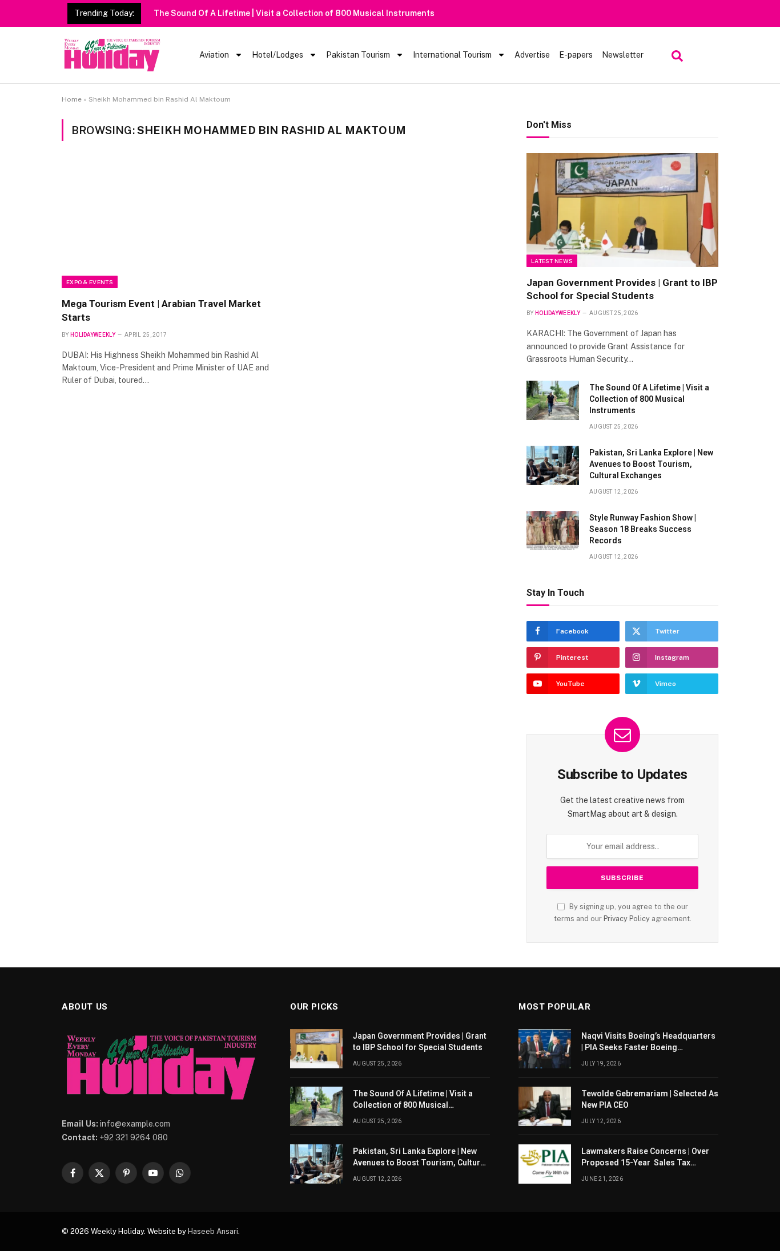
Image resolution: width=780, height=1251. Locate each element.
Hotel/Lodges (277, 54)
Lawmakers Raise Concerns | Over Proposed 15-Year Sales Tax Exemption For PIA (645, 1157)
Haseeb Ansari (213, 1231)
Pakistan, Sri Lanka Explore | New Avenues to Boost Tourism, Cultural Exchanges (651, 464)
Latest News (552, 260)
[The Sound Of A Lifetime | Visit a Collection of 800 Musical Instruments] (552, 400)
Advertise (532, 54)
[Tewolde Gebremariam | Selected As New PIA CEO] (544, 1106)
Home (72, 99)
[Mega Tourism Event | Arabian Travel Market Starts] (166, 226)
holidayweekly (92, 335)
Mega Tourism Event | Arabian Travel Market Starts (161, 310)
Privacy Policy (627, 918)
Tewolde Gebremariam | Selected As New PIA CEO (649, 1099)
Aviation (214, 54)
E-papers (576, 54)
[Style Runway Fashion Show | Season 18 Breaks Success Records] (552, 530)
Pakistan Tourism (358, 54)
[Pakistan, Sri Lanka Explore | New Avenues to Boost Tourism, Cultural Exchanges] (552, 465)
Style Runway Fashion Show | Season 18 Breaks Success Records (642, 529)
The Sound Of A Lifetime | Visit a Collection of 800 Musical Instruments (294, 13)
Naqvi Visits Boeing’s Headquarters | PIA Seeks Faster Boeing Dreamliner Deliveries (648, 1042)
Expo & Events (89, 282)
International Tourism (452, 54)
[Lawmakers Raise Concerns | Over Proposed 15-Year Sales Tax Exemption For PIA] (544, 1164)
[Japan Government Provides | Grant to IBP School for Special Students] (622, 210)
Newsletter (623, 54)
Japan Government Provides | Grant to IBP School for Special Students (622, 289)
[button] (676, 53)
